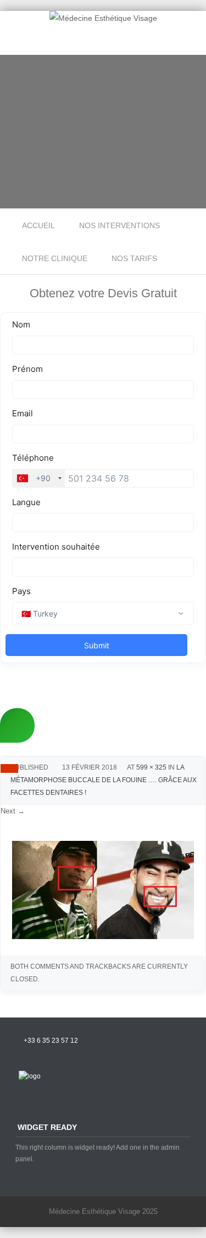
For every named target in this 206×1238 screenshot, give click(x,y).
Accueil (38, 225)
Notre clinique (54, 258)
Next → (13, 811)
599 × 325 (151, 767)
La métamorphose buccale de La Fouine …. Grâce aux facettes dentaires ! (103, 780)
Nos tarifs (134, 258)
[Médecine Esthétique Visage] (103, 18)
